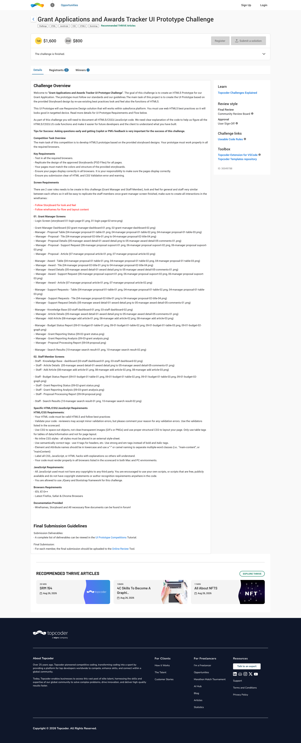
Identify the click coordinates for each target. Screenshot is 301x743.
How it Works (162, 665)
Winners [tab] (82, 70)
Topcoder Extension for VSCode (237, 155)
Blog (196, 693)
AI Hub (198, 686)
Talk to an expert (246, 666)
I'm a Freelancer (202, 665)
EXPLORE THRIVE (252, 573)
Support (237, 680)
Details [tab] (37, 70)
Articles (198, 700)
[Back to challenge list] (33, 19)
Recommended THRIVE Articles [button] (118, 25)
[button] (52, 5)
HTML (53, 26)
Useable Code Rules (230, 139)
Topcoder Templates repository (237, 159)
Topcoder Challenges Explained (237, 93)
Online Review (120, 549)
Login (263, 5)
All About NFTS (205, 588)
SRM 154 (46, 588)
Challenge (43, 26)
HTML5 (83, 26)
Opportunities (69, 5)
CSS (74, 26)
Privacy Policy (240, 694)
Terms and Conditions (245, 687)
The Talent (160, 672)
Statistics (199, 707)
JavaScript (64, 26)
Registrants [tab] (58, 70)
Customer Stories (164, 679)
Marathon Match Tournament (210, 679)
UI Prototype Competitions (110, 537)
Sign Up (246, 5)
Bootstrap (94, 26)
